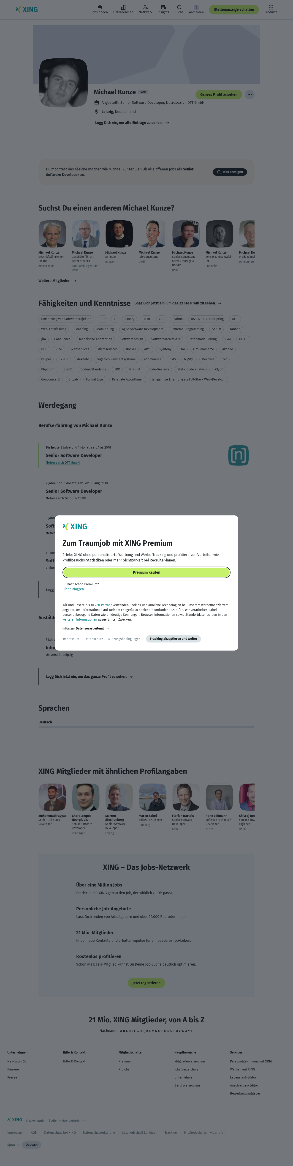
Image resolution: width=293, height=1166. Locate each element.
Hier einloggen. (73, 589)
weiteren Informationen (79, 619)
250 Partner (103, 605)
